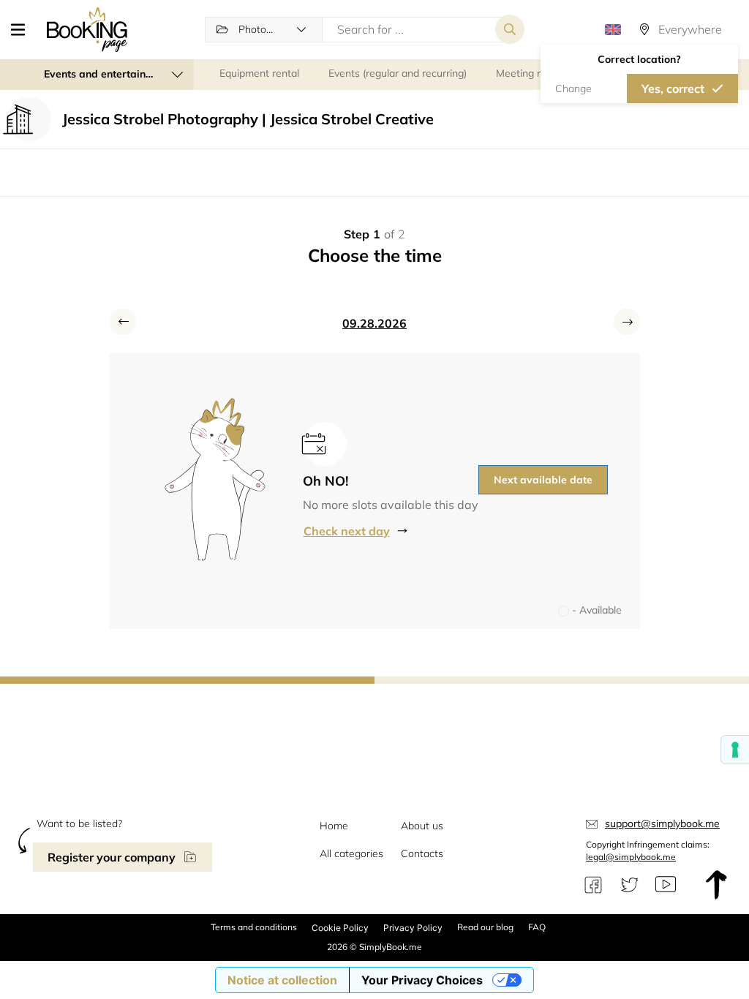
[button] (23, 29)
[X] (630, 885)
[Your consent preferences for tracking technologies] (735, 750)
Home (334, 825)
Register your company (112, 857)
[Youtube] (665, 885)
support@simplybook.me (662, 823)
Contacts (422, 853)
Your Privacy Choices (422, 980)
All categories (351, 853)
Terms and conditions (254, 926)
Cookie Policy (340, 927)
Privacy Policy (413, 927)
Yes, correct (672, 88)
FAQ (537, 926)
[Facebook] (593, 885)
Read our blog (485, 926)
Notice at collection (282, 980)
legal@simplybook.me (631, 856)
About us (422, 825)
